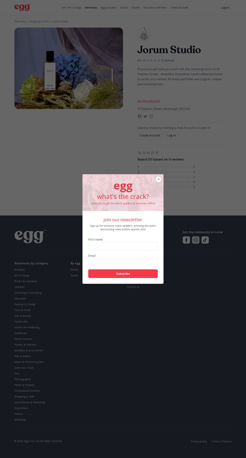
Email (92, 256)
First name (95, 239)
